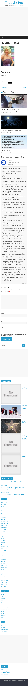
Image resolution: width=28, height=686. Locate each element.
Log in (2, 625)
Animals (2, 594)
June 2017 (3, 508)
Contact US (3, 669)
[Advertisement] (14, 21)
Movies (2, 602)
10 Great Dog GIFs (18, 481)
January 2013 (4, 578)
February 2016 (4, 542)
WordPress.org (4, 631)
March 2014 (3, 557)
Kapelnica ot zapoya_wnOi (6, 487)
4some (10, 160)
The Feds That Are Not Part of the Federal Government (24, 436)
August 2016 (3, 529)
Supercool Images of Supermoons (11, 131)
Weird (2, 617)
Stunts (2, 613)
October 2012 (4, 582)
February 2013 (4, 576)
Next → (25, 87)
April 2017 (3, 513)
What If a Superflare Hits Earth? (24, 456)
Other (2, 605)
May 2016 (3, 536)
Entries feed (3, 627)
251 (10, 132)
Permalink (11, 164)
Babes (2, 596)
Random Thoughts (5, 607)
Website (3, 327)
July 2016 (3, 531)
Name (2, 313)
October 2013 (4, 565)
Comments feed (4, 629)
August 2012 (3, 586)
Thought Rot (14, 2)
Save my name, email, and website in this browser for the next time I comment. (13, 334)
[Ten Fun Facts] (14, 136)
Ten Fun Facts (5, 150)
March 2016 (3, 540)
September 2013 (4, 567)
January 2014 (4, 561)
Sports (2, 611)
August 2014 (3, 550)
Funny (2, 600)
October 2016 (4, 525)
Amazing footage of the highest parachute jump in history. (10, 110)
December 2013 (4, 563)
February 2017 (4, 517)
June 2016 (3, 534)
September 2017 (4, 502)
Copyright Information (6, 672)
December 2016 (4, 521)
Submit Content (4, 674)
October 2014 (4, 548)
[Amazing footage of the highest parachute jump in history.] (14, 95)
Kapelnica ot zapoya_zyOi (6, 481)
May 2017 (3, 510)
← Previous (4, 87)
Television (3, 615)
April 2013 (3, 573)
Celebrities (3, 598)
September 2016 (4, 527)
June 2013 (3, 571)
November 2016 (4, 523)
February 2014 (4, 559)
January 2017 (4, 519)
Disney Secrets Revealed (24, 421)
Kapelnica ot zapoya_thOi (6, 494)
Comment (3, 294)
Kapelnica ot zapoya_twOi (6, 491)
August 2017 (3, 504)
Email (2, 321)
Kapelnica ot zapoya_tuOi (6, 484)
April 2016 (3, 538)
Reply (24, 283)
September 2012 (4, 584)
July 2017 (3, 506)
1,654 (12, 152)
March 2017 (3, 515)
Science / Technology (5, 609)
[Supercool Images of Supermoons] (14, 116)
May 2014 (3, 555)
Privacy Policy (4, 671)
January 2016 (4, 544)
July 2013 (3, 569)
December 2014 (4, 546)
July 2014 (3, 552)
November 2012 (4, 580)
